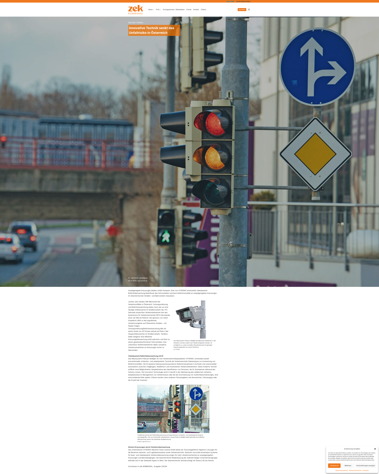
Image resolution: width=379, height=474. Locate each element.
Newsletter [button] (242, 9)
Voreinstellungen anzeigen (365, 465)
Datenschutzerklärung (341, 470)
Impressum (366, 470)
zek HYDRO (230, 1)
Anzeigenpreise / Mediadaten (174, 9)
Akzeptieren (334, 465)
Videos (203, 9)
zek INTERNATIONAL (243, 1)
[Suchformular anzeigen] (249, 9)
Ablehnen (348, 465)
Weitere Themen (135, 23)
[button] (375, 449)
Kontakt (196, 9)
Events (188, 9)
